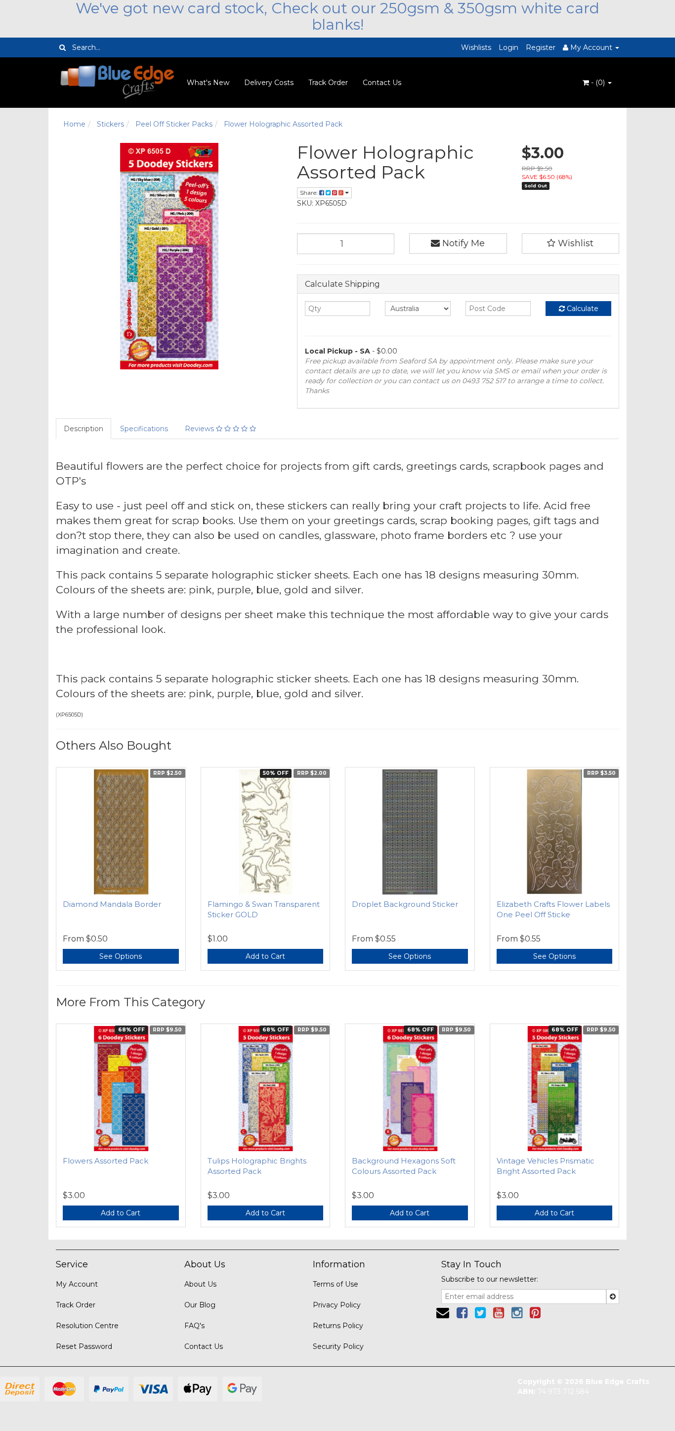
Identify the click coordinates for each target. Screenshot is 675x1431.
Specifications (144, 428)
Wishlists (476, 47)
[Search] (62, 47)
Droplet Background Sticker (405, 904)
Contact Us (382, 82)
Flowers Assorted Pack (105, 1160)
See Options (120, 956)
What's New (208, 82)
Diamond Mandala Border (112, 904)
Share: (309, 192)
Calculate (581, 308)
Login (508, 47)
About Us (200, 1284)
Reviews (200, 428)
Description (83, 428)
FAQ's (194, 1325)
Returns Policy (338, 1325)
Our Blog (199, 1304)
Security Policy (338, 1346)
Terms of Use (335, 1284)
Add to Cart (265, 956)
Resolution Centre (87, 1325)
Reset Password (84, 1346)
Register (540, 47)
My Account (77, 1284)
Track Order (328, 82)
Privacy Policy (337, 1304)
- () (598, 82)
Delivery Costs (269, 82)
